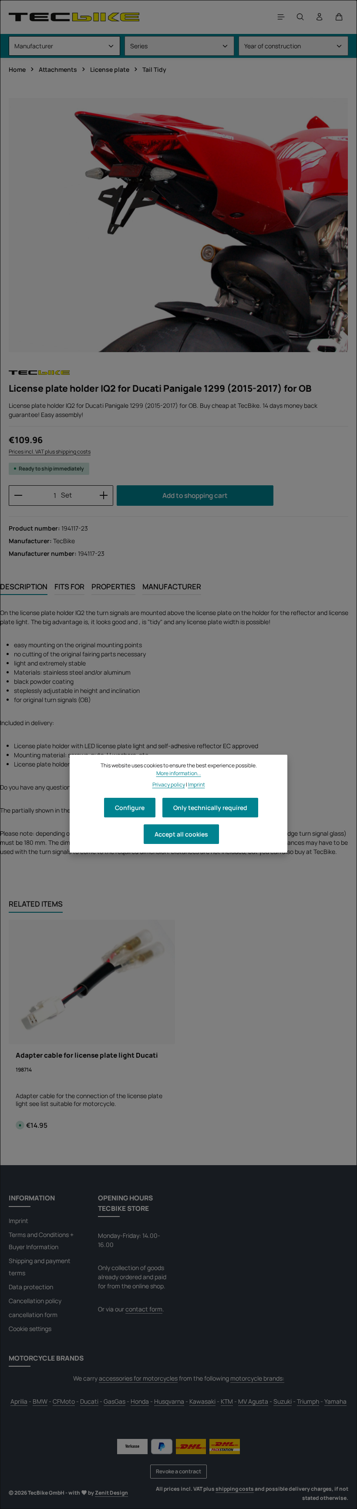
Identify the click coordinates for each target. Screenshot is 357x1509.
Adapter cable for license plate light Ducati (87, 1055)
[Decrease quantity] (18, 495)
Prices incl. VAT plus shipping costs (50, 451)
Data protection (31, 1287)
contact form (143, 1309)
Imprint (18, 1221)
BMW (40, 1401)
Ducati (89, 1401)
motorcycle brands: (257, 1378)
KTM (227, 1401)
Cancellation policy (35, 1301)
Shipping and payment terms (40, 1267)
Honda (140, 1401)
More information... (178, 773)
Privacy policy (168, 784)
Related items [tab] (36, 904)
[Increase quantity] (103, 495)
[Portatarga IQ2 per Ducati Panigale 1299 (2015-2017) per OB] (178, 225)
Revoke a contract (178, 1471)
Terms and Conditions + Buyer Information (41, 1240)
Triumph (308, 1401)
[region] (178, 225)
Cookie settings (30, 1328)
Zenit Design (111, 1492)
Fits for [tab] (69, 586)
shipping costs (235, 1488)
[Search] (300, 17)
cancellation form (33, 1315)
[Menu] (281, 17)
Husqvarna (169, 1401)
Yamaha (335, 1401)
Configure (130, 807)
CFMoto (64, 1401)
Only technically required (210, 807)
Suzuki (282, 1401)
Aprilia (18, 1401)
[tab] (23, 587)
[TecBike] (74, 17)
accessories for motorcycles (138, 1378)
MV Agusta (253, 1401)
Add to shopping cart (195, 495)
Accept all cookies (181, 834)
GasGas (114, 1401)
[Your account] (319, 17)
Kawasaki (202, 1401)
